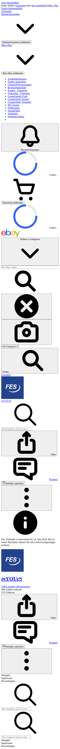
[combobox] (16, 429)
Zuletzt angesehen (17, 81)
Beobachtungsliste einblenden (16, 42)
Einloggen (20, 5)
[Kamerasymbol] (26, 332)
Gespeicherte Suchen (18, 99)
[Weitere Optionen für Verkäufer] (26, 498)
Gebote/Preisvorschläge (20, 84)
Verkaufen (6, 11)
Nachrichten (14, 110)
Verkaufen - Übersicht (19, 93)
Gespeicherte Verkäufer (19, 102)
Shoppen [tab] (5, 675)
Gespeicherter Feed (17, 96)
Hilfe (19, 8)
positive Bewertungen (15, 586)
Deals (4, 8)
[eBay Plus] (52, 5)
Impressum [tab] (6, 678)
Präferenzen (14, 107)
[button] (29, 361)
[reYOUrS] (12, 398)
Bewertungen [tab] (8, 681)
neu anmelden (39, 5)
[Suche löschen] (26, 306)
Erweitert (6, 375)
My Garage (13, 105)
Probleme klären (16, 116)
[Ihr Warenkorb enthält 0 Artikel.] (25, 199)
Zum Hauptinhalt (10, 2)
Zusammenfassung (17, 79)
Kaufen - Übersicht (17, 90)
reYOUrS (6, 401)
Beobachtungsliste (17, 87)
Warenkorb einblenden (13, 203)
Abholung (12, 8)
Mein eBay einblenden (13, 73)
